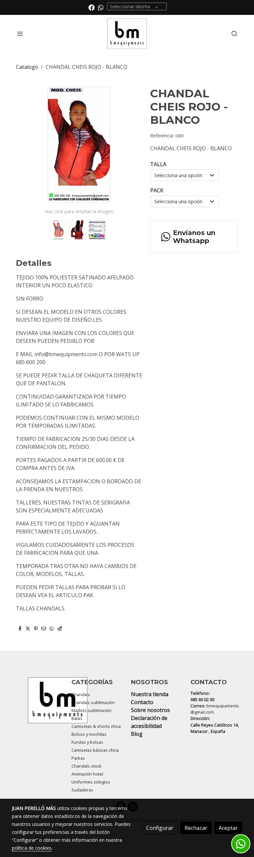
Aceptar (228, 828)
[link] (127, 33)
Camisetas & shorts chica (96, 726)
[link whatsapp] (101, 7)
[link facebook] (91, 7)
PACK (156, 190)
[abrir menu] (19, 33)
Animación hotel (87, 774)
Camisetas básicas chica (95, 750)
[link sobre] (38, 700)
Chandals (80, 694)
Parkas (78, 758)
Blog (137, 734)
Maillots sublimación (91, 710)
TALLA (158, 164)
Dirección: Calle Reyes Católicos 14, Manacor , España (214, 724)
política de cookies (32, 848)
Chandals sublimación (93, 702)
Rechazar (196, 828)
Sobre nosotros (150, 710)
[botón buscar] (234, 33)
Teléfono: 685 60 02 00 (202, 696)
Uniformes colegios (90, 782)
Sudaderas (82, 790)
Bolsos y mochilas (88, 734)
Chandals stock (86, 766)
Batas (76, 718)
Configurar (159, 828)
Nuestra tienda (149, 694)
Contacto (142, 702)
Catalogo (27, 67)
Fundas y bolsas (87, 742)
